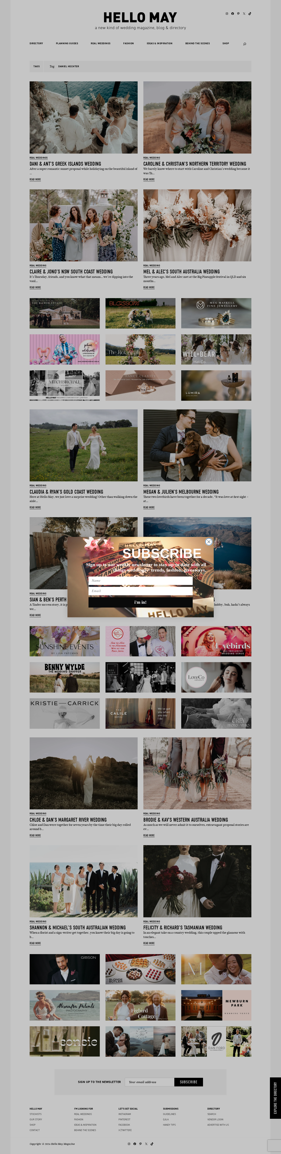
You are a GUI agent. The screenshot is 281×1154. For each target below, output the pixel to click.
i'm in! (140, 602)
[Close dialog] (208, 541)
